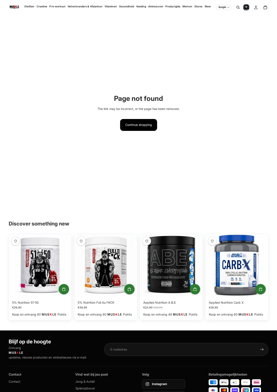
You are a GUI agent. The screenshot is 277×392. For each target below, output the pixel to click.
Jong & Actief (85, 381)
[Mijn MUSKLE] (256, 7)
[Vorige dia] (15, 265)
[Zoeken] (238, 7)
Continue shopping (138, 125)
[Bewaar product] (15, 241)
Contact (14, 381)
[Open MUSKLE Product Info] (246, 7)
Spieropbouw (85, 388)
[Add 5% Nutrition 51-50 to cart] (64, 289)
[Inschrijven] (261, 349)
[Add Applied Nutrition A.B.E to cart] (195, 289)
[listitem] (208, 7)
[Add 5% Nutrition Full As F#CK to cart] (129, 289)
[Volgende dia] (65, 265)
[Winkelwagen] (265, 7)
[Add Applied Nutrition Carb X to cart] (260, 289)
